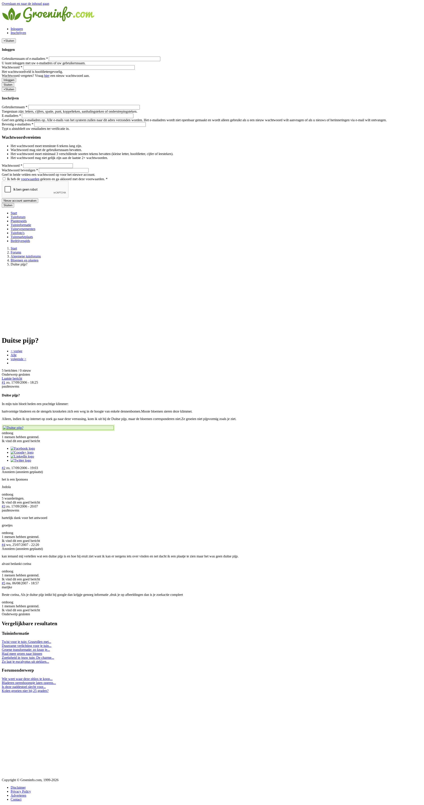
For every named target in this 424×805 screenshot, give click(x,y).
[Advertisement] (212, 301)
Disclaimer (18, 787)
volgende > (18, 359)
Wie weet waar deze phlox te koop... (27, 679)
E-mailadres (11, 115)
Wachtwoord (12, 67)
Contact (16, 799)
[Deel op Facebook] (23, 448)
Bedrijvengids (20, 241)
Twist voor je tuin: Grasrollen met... (26, 642)
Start (14, 213)
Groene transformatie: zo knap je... (26, 650)
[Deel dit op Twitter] (21, 460)
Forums (16, 252)
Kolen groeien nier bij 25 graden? (25, 691)
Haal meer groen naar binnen (22, 653)
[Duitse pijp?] (58, 428)
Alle (14, 355)
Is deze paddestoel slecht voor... (24, 687)
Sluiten (8, 84)
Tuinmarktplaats (22, 237)
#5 (3, 583)
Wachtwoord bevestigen (20, 170)
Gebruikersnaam (14, 107)
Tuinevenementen (23, 229)
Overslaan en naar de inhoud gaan (25, 4)
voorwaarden (30, 179)
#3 (3, 506)
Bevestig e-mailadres (17, 124)
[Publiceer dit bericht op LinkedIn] (22, 456)
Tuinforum (18, 217)
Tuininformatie (21, 225)
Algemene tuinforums (26, 256)
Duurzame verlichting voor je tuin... (26, 646)
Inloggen (17, 29)
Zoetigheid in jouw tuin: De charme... (28, 657)
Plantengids (19, 221)
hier (46, 76)
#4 (3, 545)
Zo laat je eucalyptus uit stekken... (25, 661)
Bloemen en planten (24, 260)
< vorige (16, 351)
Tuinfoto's (18, 233)
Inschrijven (18, 33)
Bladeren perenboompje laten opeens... (29, 683)
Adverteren (18, 795)
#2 (3, 468)
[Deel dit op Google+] (22, 452)
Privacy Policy (21, 791)
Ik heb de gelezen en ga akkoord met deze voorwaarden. (57, 179)
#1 (3, 382)
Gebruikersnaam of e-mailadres (25, 59)
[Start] (48, 21)
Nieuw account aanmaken (20, 200)
